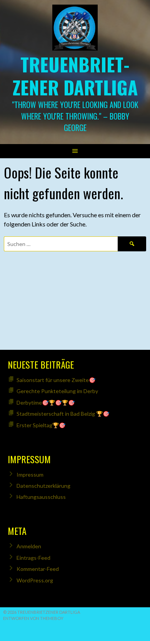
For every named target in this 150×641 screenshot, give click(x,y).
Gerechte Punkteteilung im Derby (57, 391)
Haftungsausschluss (41, 496)
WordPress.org (35, 580)
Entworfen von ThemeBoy (33, 618)
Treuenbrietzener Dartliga (75, 76)
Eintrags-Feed (33, 557)
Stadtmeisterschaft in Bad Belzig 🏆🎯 (63, 413)
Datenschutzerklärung (43, 485)
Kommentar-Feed (38, 569)
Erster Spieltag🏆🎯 (41, 425)
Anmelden (29, 546)
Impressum (30, 474)
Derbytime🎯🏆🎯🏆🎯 (46, 402)
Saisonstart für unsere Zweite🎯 (56, 380)
